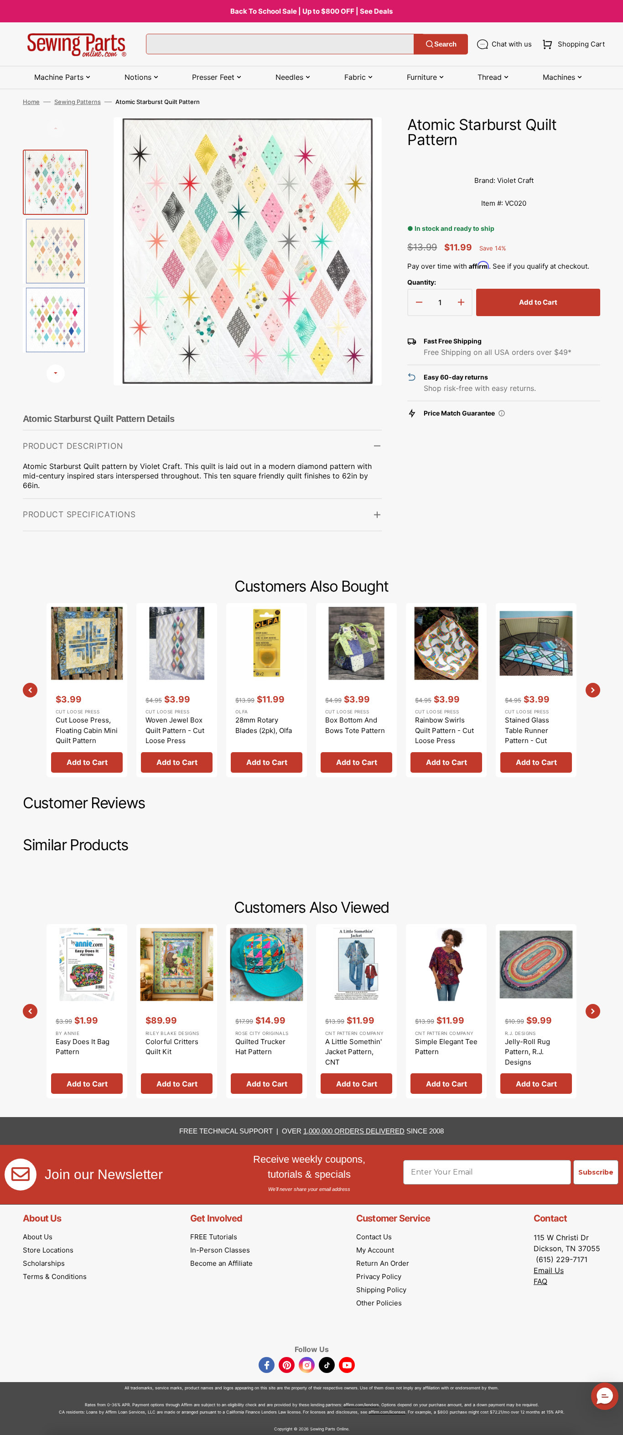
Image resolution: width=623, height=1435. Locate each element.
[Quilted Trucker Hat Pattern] (266, 1011)
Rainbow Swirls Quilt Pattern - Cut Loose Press (444, 730)
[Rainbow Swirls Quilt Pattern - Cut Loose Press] (446, 690)
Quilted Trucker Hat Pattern (260, 1046)
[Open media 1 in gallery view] (361, 137)
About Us (37, 1236)
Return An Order (382, 1263)
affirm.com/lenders (361, 1404)
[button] (571, 44)
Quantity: (421, 282)
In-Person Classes (220, 1250)
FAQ (540, 1281)
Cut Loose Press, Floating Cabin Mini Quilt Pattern (87, 730)
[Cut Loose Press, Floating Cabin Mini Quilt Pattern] (87, 690)
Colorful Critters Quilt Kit (171, 1046)
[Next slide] (56, 373)
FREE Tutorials (213, 1236)
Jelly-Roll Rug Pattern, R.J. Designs (527, 1051)
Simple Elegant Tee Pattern (446, 1046)
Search (445, 44)
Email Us (549, 1270)
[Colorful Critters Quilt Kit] (176, 1011)
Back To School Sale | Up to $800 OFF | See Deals (311, 11)
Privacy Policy (378, 1276)
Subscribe (595, 1172)
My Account (375, 1250)
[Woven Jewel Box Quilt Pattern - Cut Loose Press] (176, 690)
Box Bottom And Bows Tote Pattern (355, 725)
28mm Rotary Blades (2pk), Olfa (263, 725)
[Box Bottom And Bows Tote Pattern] (356, 690)
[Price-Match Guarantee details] (501, 413)
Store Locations (48, 1250)
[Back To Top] (609, 1421)
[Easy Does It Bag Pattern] (87, 1011)
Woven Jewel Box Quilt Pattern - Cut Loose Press (174, 730)
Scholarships (44, 1263)
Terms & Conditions (55, 1276)
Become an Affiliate (221, 1263)
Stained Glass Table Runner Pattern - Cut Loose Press (527, 735)
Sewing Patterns (77, 101)
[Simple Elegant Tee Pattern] (446, 1011)
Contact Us (374, 1236)
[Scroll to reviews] (503, 160)
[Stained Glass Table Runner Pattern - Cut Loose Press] (536, 690)
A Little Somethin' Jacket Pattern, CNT (353, 1051)
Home (31, 101)
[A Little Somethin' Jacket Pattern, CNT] (356, 1011)
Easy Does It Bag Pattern (82, 1046)
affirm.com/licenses (387, 1411)
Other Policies (379, 1303)
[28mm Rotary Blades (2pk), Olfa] (266, 690)
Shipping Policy (381, 1289)
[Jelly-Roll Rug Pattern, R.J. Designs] (536, 1011)
